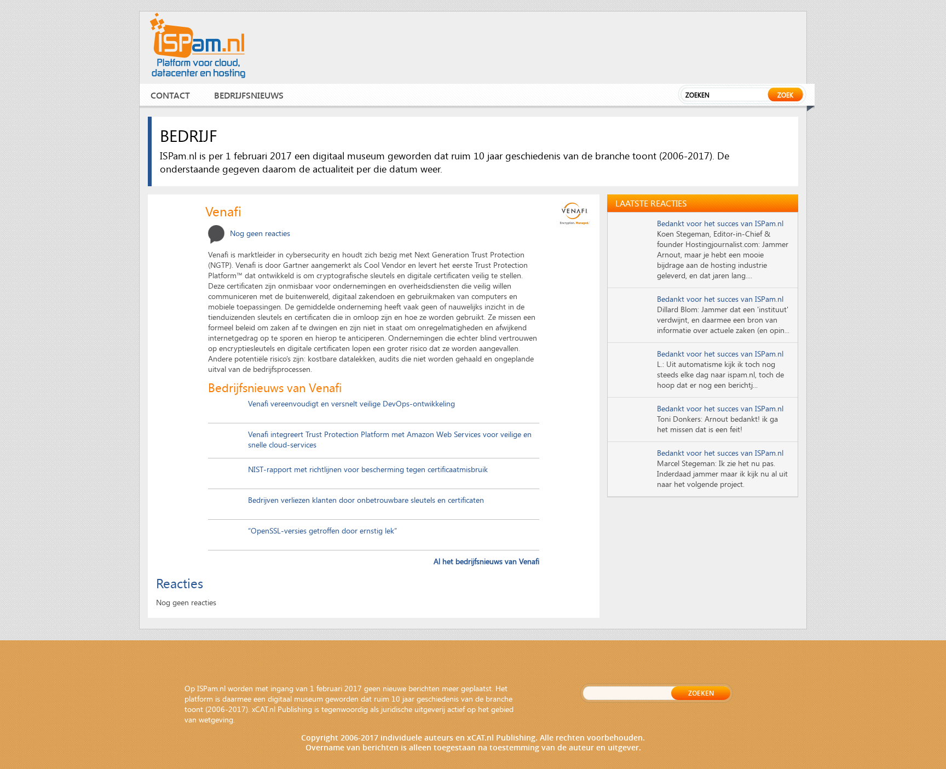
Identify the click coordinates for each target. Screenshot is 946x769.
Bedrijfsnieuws (249, 95)
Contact (170, 95)
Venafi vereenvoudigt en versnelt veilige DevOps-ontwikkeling (351, 403)
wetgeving (216, 719)
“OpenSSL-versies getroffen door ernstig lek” (322, 530)
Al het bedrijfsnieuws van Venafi (486, 561)
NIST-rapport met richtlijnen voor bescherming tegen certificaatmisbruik (368, 469)
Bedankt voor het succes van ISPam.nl (720, 223)
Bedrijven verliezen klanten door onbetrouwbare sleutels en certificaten (366, 500)
